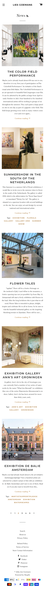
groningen (27, 410)
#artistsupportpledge (25, 496)
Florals (31, 218)
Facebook (23, 556)
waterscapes (21, 502)
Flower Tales (22, 283)
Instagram (24, 566)
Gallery (8, 221)
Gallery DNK (23, 221)
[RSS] (27, 16)
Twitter (24, 559)
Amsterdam (14, 499)
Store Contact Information (23, 550)
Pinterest (23, 563)
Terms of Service (22, 547)
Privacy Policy (22, 538)
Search (22, 531)
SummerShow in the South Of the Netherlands (22, 178)
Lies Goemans (25, 572)
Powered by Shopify (22, 575)
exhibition (19, 218)
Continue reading (21, 118)
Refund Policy (22, 543)
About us (22, 534)
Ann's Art (17, 407)
